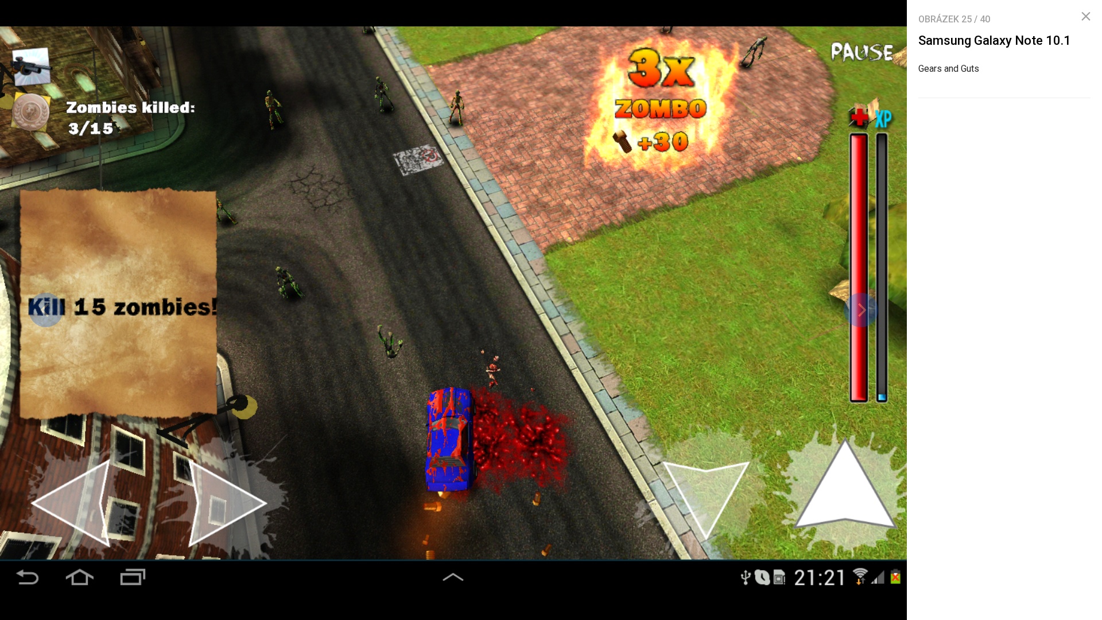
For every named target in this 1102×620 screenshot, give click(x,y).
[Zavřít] (1086, 16)
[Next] (861, 310)
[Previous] (46, 310)
